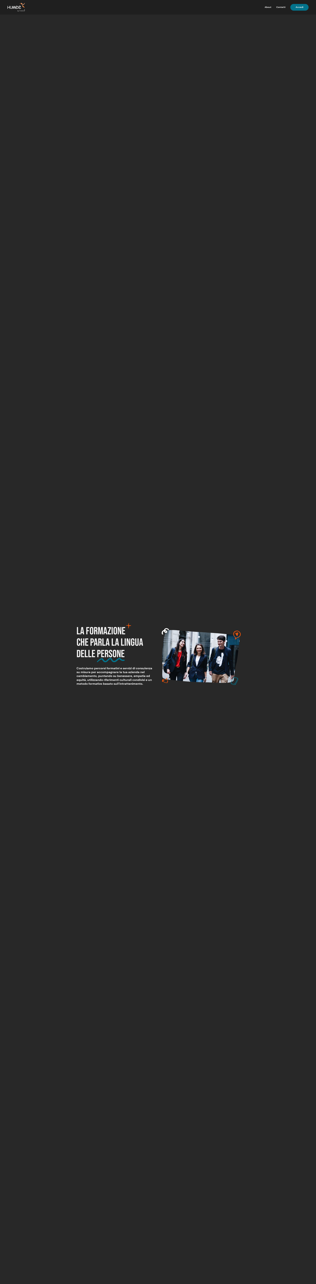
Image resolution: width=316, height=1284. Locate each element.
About (268, 7)
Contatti (280, 7)
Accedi (299, 7)
